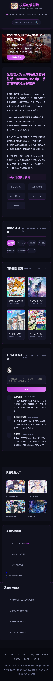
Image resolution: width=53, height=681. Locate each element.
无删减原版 (31, 243)
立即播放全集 (15, 57)
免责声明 (26, 659)
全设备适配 (16, 205)
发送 (26, 389)
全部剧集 (11, 243)
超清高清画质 (16, 187)
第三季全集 (13, 14)
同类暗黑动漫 (31, 250)
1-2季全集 (21, 250)
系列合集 (37, 14)
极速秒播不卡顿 (16, 196)
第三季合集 (11, 250)
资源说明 (36, 659)
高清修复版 (42, 243)
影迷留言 (44, 14)
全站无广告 (37, 196)
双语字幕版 (29, 14)
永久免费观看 (37, 187)
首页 (7, 14)
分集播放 (21, 14)
